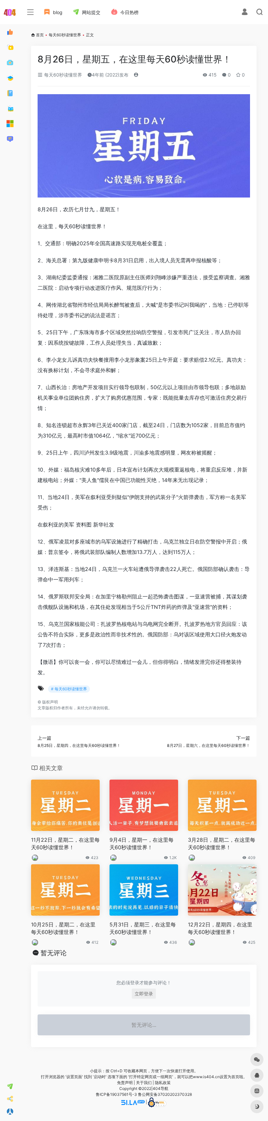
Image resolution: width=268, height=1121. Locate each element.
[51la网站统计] (133, 1101)
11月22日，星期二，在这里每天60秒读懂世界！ (65, 843)
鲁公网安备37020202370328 (165, 1094)
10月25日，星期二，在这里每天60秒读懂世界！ (63, 928)
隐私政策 (163, 1082)
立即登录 (144, 993)
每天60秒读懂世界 (65, 34)
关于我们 (144, 1082)
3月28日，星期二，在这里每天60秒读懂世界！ (221, 843)
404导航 (160, 1088)
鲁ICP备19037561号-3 (116, 1094)
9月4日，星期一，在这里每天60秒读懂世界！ (141, 843)
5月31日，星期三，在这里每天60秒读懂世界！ (142, 928)
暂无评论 (54, 953)
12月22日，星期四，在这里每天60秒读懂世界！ (220, 928)
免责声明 (125, 1082)
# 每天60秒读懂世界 (69, 688)
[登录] (244, 12)
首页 (40, 34)
